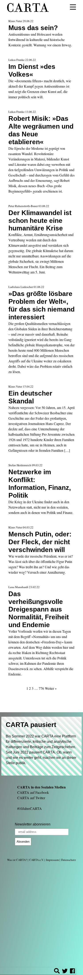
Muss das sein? (33, 27)
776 (41, 688)
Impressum (52, 860)
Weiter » (51, 688)
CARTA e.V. (36, 860)
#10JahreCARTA (29, 808)
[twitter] (64, 971)
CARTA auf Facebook (33, 792)
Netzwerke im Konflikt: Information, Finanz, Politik (39, 483)
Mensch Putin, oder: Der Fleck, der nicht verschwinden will (39, 541)
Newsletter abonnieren (32, 824)
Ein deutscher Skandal (30, 397)
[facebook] (72, 971)
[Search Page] (56, 971)
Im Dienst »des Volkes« (31, 70)
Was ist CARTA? (17, 860)
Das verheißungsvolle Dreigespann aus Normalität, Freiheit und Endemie (38, 609)
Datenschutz (68, 860)
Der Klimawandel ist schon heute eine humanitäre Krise (39, 220)
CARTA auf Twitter (31, 797)
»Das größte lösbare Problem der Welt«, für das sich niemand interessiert (41, 305)
